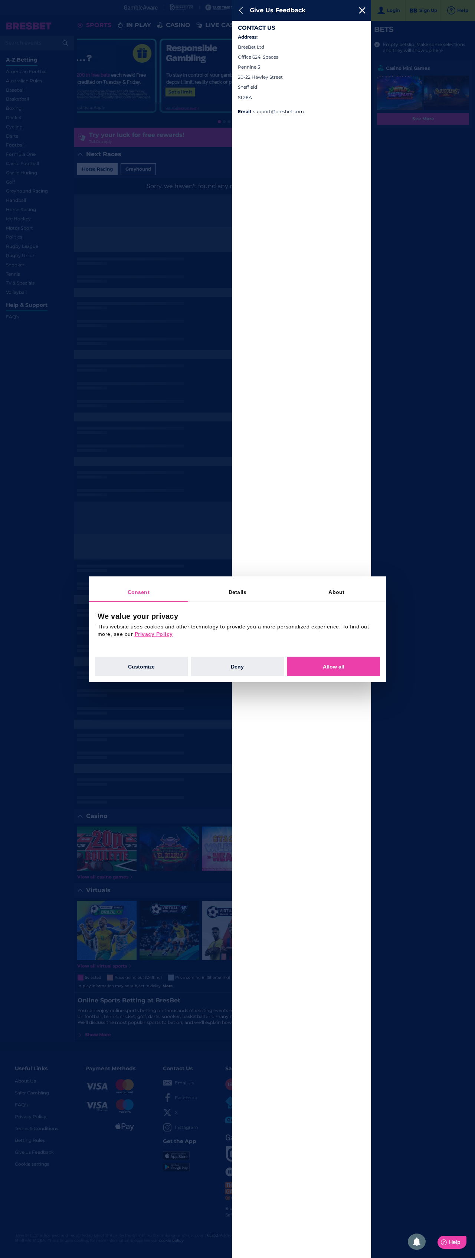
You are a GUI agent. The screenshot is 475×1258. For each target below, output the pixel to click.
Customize (141, 666)
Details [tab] (237, 592)
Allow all (333, 666)
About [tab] (336, 592)
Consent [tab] (139, 592)
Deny (237, 666)
